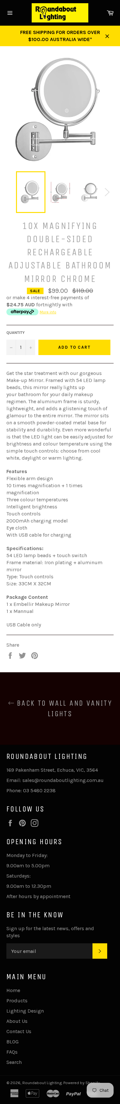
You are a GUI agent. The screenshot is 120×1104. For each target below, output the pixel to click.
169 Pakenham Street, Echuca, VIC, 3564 (52, 770)
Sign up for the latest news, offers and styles (50, 931)
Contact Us (18, 1031)
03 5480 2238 (39, 790)
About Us (17, 1021)
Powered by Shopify (81, 1082)
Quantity (15, 332)
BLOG (12, 1042)
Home (13, 990)
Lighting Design (25, 1011)
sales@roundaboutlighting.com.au (63, 780)
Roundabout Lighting (42, 1082)
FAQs (12, 1052)
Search (14, 1062)
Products (17, 1001)
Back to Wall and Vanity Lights (63, 708)
